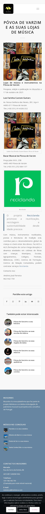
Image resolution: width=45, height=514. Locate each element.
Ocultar (35, 510)
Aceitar (11, 510)
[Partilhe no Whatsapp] (13, 301)
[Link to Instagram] (38, 301)
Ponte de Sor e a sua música (19, 441)
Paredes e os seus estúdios (18, 429)
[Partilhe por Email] (32, 301)
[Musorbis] (18, 9)
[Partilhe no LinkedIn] (26, 301)
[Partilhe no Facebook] (7, 301)
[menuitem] (37, 9)
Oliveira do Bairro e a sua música (20, 435)
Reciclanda (23, 266)
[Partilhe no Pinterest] (19, 301)
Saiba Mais (23, 510)
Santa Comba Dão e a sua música (20, 447)
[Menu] (37, 9)
